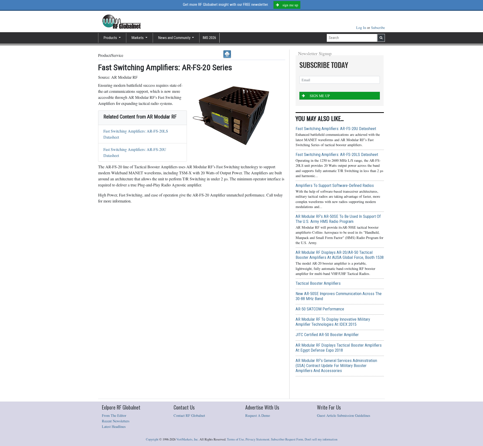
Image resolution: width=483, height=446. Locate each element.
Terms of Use (235, 439)
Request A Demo (257, 415)
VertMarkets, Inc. (187, 439)
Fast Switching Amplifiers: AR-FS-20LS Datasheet (337, 154)
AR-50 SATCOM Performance (320, 308)
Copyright (152, 439)
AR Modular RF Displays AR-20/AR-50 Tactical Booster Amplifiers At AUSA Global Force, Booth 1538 (340, 255)
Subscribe (378, 27)
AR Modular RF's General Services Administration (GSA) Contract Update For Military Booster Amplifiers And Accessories (336, 365)
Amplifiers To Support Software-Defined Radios (335, 185)
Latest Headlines (114, 426)
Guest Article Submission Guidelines (343, 415)
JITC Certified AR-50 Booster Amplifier (327, 334)
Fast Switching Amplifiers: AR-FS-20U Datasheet (336, 128)
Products (111, 37)
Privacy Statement (257, 439)
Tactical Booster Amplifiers (318, 283)
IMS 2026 (209, 37)
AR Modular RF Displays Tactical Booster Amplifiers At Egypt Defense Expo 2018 (339, 348)
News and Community (174, 37)
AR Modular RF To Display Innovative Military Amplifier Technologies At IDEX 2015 (333, 322)
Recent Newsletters (116, 421)
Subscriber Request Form (287, 439)
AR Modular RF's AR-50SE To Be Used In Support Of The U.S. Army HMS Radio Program (338, 219)
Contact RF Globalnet (189, 415)
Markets (138, 37)
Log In (361, 27)
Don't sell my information (321, 439)
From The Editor (114, 415)
